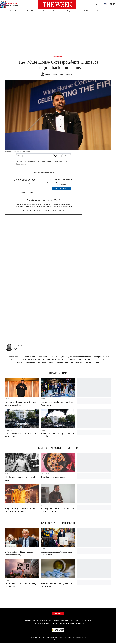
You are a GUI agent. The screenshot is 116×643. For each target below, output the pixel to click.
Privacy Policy (75, 620)
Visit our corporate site (81, 637)
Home (52, 53)
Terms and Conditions (60, 620)
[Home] (11, 11)
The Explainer (19, 11)
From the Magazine (67, 11)
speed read (57, 56)
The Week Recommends (33, 11)
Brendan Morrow (52, 74)
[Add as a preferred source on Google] (58, 630)
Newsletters (46, 11)
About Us (28, 620)
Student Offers (101, 11)
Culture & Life (61, 53)
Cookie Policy (87, 620)
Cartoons (55, 11)
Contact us (60, 210)
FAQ (47, 623)
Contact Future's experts (41, 620)
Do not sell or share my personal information (67, 623)
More (77, 11)
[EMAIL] (16, 349)
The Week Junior (88, 11)
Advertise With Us (38, 623)
